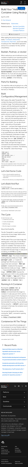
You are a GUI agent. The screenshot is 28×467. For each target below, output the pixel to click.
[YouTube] (19, 386)
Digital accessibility (19, 463)
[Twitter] (22, 386)
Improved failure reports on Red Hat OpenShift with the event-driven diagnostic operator (12, 351)
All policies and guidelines (6, 463)
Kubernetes (14, 23)
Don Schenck (7, 20)
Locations (17, 448)
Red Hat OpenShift (18, 26)
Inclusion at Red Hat (5, 451)
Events (2, 448)
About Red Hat (4, 446)
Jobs (16, 446)
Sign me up (4, 435)
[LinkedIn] (15, 386)
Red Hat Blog (17, 450)
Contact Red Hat (4, 450)
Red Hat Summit (4, 453)
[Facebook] (26, 386)
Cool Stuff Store (18, 451)
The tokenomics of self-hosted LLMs (12, 369)
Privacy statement (4, 461)
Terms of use (17, 461)
